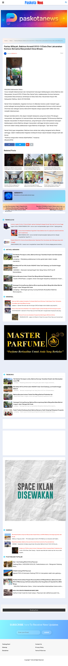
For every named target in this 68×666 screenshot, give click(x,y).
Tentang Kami (6, 644)
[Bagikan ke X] (20, 144)
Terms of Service (40, 650)
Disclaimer (5, 650)
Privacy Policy (39, 647)
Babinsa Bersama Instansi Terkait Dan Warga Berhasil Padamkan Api (32, 276)
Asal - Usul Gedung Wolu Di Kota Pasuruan (25, 562)
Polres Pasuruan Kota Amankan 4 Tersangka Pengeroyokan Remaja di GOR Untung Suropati (36, 308)
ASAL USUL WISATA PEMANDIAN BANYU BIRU (26, 590)
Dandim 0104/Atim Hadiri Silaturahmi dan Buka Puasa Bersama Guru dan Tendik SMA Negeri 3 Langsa (49, 208)
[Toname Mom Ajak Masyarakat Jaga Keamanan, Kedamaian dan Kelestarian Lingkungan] (53, 160)
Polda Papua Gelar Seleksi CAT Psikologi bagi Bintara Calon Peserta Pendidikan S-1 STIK (52, 186)
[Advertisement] (34, 424)
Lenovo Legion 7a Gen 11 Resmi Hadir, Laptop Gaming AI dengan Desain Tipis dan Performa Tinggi (37, 224)
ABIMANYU (18, 193)
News (11, 40)
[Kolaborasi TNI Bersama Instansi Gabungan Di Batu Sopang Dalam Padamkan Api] (13, 160)
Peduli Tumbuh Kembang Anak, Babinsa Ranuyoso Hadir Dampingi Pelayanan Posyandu (38, 410)
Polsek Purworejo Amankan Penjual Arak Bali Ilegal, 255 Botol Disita (37, 315)
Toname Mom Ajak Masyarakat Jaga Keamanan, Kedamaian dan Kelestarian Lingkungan (52, 169)
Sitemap (4, 647)
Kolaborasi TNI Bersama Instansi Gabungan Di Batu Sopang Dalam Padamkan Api (13, 169)
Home (6, 40)
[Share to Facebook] (9, 144)
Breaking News (34, 610)
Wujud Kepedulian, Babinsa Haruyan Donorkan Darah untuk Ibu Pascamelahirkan (33, 542)
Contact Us (38, 644)
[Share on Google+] (27, 144)
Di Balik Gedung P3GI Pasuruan (22, 571)
